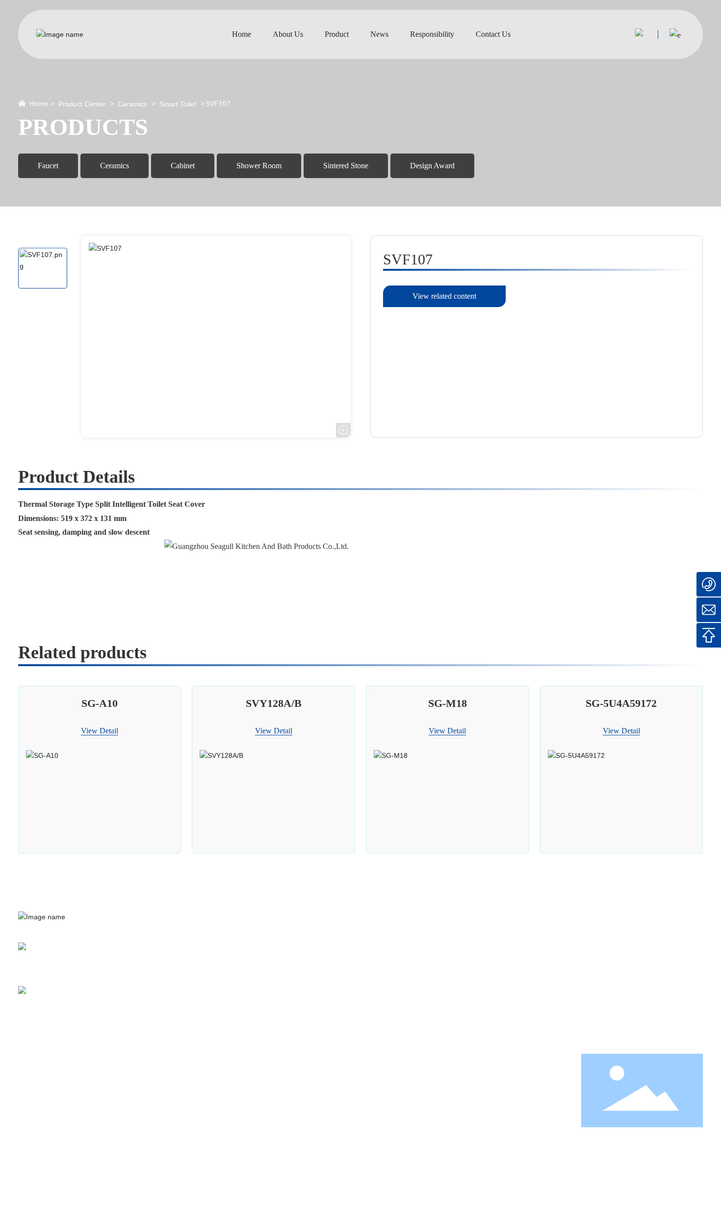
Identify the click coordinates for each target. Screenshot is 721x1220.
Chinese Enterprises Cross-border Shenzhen (642, 1169)
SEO (514, 1169)
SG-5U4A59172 (621, 703)
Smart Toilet (177, 104)
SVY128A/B (274, 703)
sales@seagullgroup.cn (83, 1000)
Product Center (81, 104)
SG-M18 (447, 703)
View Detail (99, 731)
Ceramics (132, 104)
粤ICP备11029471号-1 (325, 1169)
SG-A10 (99, 703)
